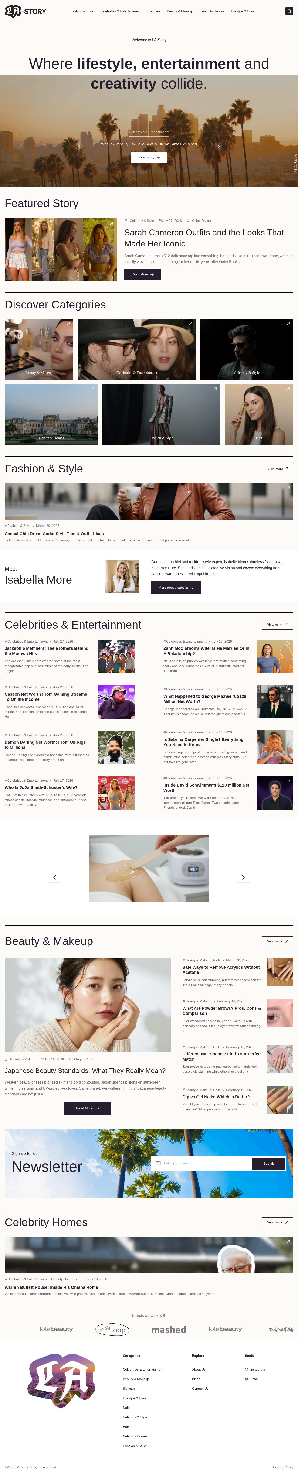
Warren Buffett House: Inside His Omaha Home (51, 1287)
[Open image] (149, 868)
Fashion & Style (82, 11)
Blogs (196, 1379)
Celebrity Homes (212, 11)
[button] (79, 146)
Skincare (153, 11)
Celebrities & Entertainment (120, 11)
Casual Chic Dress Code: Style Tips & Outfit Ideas (54, 533)
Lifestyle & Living (243, 11)
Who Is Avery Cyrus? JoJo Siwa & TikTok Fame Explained (149, 144)
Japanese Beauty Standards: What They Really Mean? (85, 1070)
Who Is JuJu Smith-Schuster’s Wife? (41, 787)
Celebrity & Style (142, 220)
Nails (216, 960)
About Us (199, 1369)
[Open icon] (111, 223)
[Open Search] (289, 11)
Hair (126, 1427)
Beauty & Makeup (180, 11)
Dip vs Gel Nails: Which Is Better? (216, 1096)
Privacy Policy (283, 1467)
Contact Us (200, 1388)
